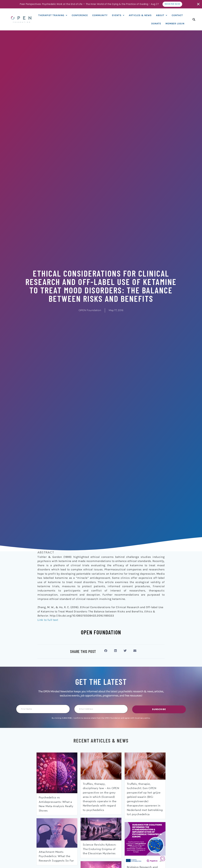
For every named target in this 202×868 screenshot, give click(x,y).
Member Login (174, 23)
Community (100, 15)
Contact (177, 15)
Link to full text (47, 620)
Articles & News (140, 15)
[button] (194, 19)
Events (116, 15)
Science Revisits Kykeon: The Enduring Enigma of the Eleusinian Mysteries (99, 849)
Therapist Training (51, 15)
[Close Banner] (199, 4)
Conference (80, 15)
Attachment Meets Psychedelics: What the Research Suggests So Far (56, 856)
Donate (156, 23)
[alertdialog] (101, 4)
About (160, 15)
